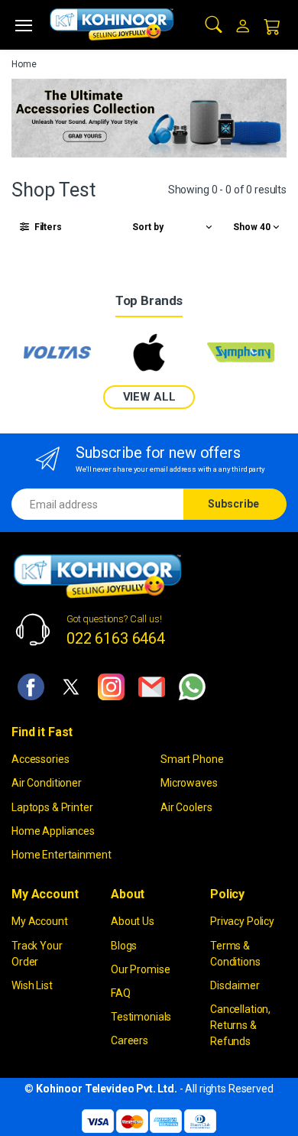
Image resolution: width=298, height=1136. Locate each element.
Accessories (40, 759)
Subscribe (233, 504)
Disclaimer (235, 985)
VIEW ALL (149, 397)
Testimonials (141, 1017)
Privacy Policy (242, 921)
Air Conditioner (46, 783)
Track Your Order (37, 954)
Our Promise (140, 969)
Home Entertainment (61, 855)
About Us (132, 921)
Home (23, 64)
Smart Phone (191, 759)
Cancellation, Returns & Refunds (240, 1025)
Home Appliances (53, 831)
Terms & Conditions (235, 954)
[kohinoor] (111, 24)
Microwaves (189, 783)
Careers (129, 1040)
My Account (39, 921)
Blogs (124, 946)
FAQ (121, 993)
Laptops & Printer (52, 807)
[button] (214, 23)
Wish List (32, 985)
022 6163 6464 (115, 638)
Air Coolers (186, 807)
